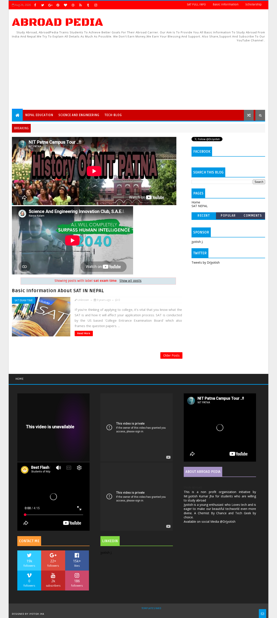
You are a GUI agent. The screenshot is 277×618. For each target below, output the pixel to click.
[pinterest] (58, 5)
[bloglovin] (65, 5)
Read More (83, 333)
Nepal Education (39, 115)
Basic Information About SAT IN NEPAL (58, 291)
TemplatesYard (151, 608)
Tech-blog (113, 115)
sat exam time (23, 300)
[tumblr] (88, 5)
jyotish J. (197, 242)
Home (196, 202)
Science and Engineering (78, 115)
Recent (204, 215)
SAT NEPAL (200, 206)
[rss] (80, 5)
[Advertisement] (186, 73)
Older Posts (171, 355)
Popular (228, 215)
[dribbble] (73, 5)
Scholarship (253, 4)
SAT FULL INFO (196, 4)
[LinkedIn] (103, 5)
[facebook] (35, 5)
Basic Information (225, 4)
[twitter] (42, 5)
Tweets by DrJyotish (206, 262)
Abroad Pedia (57, 22)
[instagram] (95, 5)
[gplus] (50, 5)
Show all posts (130, 281)
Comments (253, 215)
